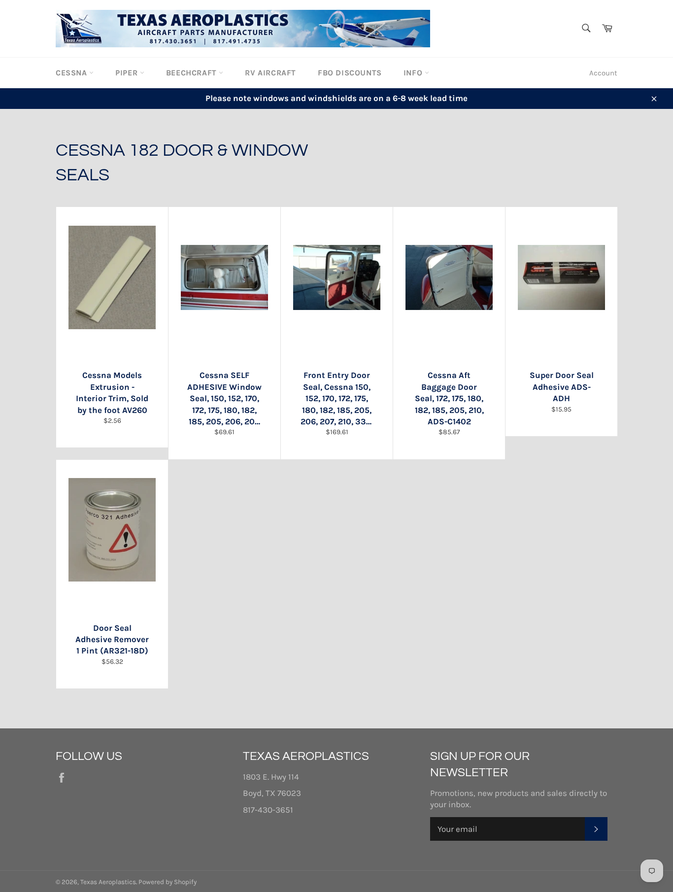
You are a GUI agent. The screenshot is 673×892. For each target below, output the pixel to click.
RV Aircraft (270, 72)
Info (414, 72)
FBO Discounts (350, 72)
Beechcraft (192, 72)
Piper (127, 72)
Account (603, 73)
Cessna (72, 72)
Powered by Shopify (167, 882)
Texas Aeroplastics (108, 882)
